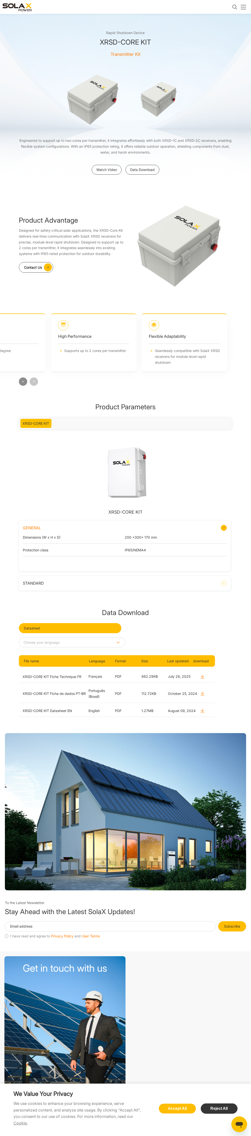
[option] (93, 98)
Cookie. (20, 1123)
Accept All (177, 1108)
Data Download (142, 170)
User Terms (91, 936)
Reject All (219, 1108)
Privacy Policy (62, 936)
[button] (23, 381)
